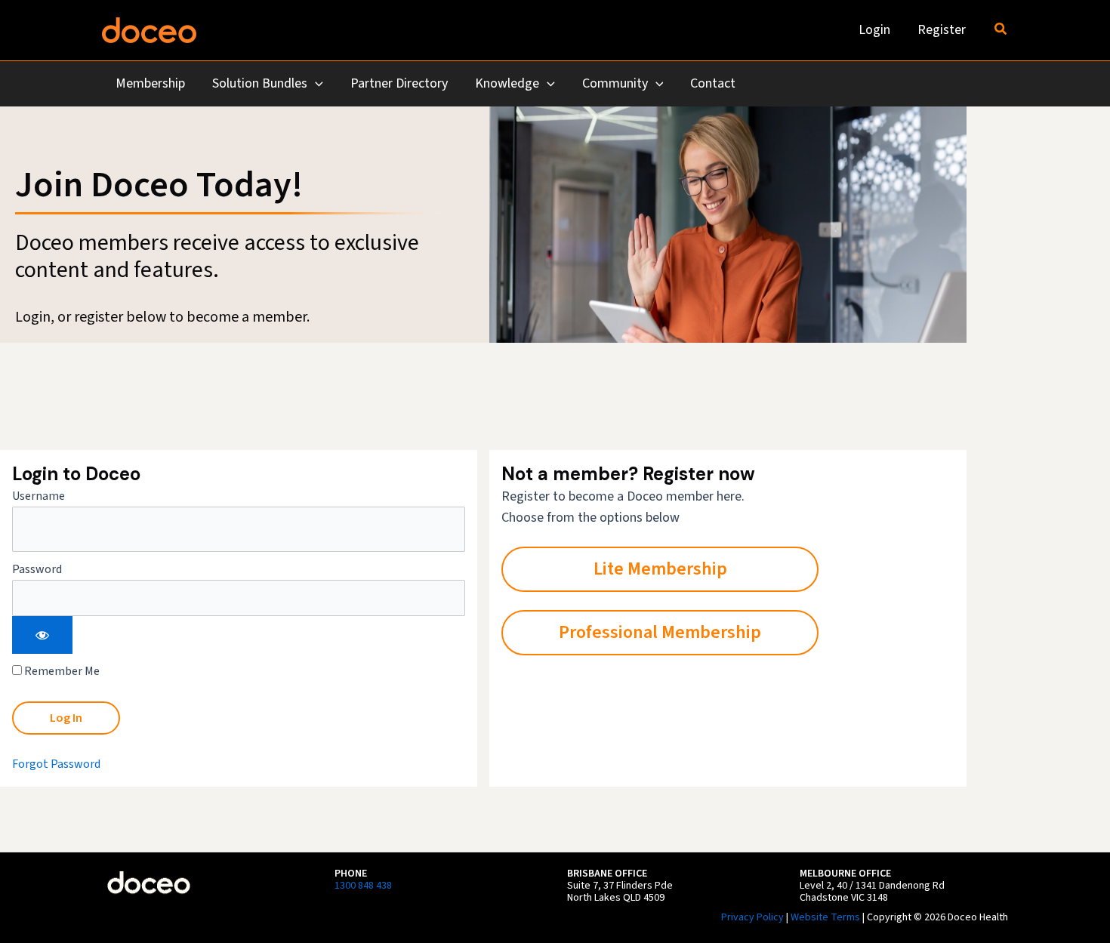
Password (37, 569)
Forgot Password (56, 764)
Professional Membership (660, 632)
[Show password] (42, 635)
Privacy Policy (752, 917)
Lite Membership (660, 569)
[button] (1001, 30)
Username (38, 496)
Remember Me (61, 671)
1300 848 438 (363, 885)
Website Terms (825, 917)
